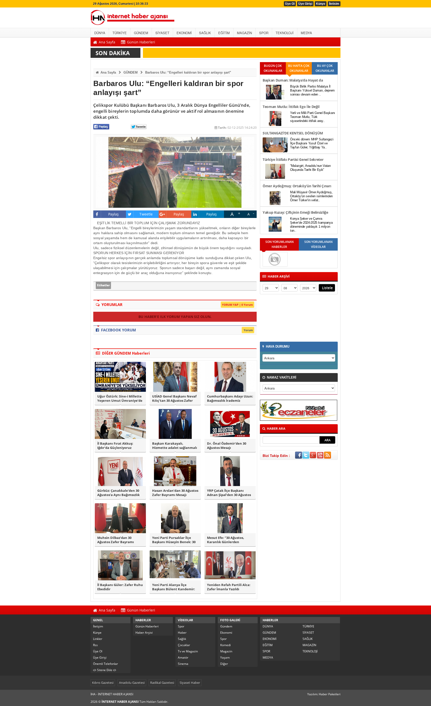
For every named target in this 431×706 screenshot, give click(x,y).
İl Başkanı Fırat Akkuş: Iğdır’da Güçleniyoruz (115, 445)
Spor (181, 626)
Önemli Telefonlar (105, 664)
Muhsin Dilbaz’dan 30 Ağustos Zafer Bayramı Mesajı (115, 540)
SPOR (266, 651)
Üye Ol (290, 3)
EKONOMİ (269, 639)
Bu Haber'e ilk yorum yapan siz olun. (175, 316)
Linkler (97, 639)
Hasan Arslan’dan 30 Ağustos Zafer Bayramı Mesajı (175, 493)
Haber (182, 632)
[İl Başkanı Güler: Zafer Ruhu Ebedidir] (120, 565)
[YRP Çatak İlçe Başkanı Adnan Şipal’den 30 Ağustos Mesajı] (230, 471)
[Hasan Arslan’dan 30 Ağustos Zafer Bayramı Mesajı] (175, 471)
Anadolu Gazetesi (132, 682)
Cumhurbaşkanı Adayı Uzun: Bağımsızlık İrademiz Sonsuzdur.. (230, 398)
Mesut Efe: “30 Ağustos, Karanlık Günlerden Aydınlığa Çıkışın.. (225, 540)
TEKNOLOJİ (310, 651)
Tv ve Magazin (188, 651)
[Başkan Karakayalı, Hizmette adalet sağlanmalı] (175, 424)
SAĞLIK (308, 639)
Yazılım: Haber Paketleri (323, 694)
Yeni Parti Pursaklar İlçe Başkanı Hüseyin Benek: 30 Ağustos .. (174, 540)
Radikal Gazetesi (162, 682)
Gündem (226, 626)
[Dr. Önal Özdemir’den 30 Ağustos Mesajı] (230, 424)
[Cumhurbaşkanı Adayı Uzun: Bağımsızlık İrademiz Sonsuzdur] (230, 377)
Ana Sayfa (108, 72)
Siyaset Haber (190, 682)
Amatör (183, 657)
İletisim (334, 3)
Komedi (225, 645)
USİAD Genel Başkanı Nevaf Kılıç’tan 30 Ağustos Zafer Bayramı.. (174, 398)
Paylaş (113, 214)
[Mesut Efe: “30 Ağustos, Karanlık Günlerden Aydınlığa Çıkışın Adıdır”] (230, 518)
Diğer (224, 664)
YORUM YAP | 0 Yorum (237, 304)
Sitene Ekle (104, 670)
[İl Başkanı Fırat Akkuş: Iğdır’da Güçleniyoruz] (120, 424)
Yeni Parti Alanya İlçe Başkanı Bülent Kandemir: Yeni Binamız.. (173, 587)
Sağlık (182, 639)
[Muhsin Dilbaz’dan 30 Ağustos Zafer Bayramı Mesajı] (120, 518)
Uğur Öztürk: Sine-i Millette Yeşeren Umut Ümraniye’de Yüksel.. (119, 398)
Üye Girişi (305, 3)
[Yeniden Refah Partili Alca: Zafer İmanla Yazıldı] (230, 565)
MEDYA (268, 657)
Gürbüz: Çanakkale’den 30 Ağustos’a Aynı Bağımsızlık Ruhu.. (118, 493)
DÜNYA (268, 626)
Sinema (183, 664)
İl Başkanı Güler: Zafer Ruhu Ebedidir (120, 587)
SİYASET (308, 632)
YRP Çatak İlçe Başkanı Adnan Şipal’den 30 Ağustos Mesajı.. (229, 493)
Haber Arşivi (144, 632)
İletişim (98, 626)
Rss (95, 645)
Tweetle (146, 214)
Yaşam (225, 657)
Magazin (226, 651)
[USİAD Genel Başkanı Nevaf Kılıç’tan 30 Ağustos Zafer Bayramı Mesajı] (175, 377)
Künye (320, 3)
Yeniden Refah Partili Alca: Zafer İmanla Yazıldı (228, 587)
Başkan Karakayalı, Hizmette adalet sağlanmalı (174, 445)
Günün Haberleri (147, 626)
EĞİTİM (268, 645)
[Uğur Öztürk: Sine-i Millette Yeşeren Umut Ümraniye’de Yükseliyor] (120, 377)
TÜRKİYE (308, 626)
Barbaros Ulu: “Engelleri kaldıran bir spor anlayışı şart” (188, 72)
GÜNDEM (130, 72)
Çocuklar (184, 645)
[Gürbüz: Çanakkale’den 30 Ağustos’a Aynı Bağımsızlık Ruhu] (120, 471)
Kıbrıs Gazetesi (102, 682)
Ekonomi (226, 632)
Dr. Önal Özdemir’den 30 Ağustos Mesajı (226, 445)
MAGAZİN (309, 645)
